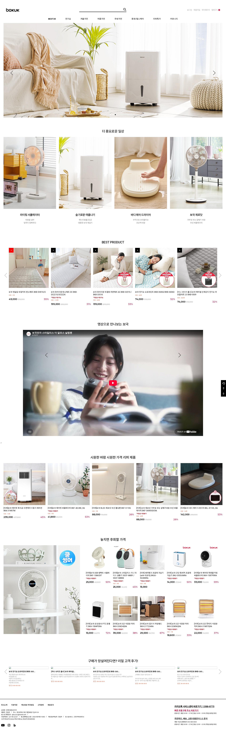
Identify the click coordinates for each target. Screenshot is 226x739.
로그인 (189, 10)
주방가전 (118, 19)
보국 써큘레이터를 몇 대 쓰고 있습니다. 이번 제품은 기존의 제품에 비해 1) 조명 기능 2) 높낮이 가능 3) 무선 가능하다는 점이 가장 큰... (154, 675)
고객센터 (41, 705)
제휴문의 (51, 705)
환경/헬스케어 (138, 19)
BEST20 (52, 19)
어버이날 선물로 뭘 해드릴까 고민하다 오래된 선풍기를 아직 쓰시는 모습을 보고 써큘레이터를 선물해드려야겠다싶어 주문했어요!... (196, 676)
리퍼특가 (157, 19)
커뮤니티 (174, 19)
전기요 (68, 19)
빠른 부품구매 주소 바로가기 (186, 710)
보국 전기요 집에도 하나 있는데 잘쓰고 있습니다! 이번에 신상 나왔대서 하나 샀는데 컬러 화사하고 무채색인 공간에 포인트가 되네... (28, 676)
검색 (124, 9)
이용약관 (14, 705)
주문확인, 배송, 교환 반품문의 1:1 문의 (191, 718)
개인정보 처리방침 (27, 705)
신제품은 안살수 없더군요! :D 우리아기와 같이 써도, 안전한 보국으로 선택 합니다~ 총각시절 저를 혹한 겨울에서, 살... (64, 677)
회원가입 (197, 10)
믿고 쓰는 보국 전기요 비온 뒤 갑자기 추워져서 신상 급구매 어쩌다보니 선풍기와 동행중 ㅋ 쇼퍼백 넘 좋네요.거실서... (103, 677)
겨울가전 (84, 19)
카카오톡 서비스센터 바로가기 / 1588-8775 (194, 706)
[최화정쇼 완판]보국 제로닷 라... (147, 671)
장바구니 (216, 10)
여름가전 (101, 19)
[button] (11, 73)
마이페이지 (206, 10)
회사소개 (4, 705)
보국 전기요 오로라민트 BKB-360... (22, 671)
